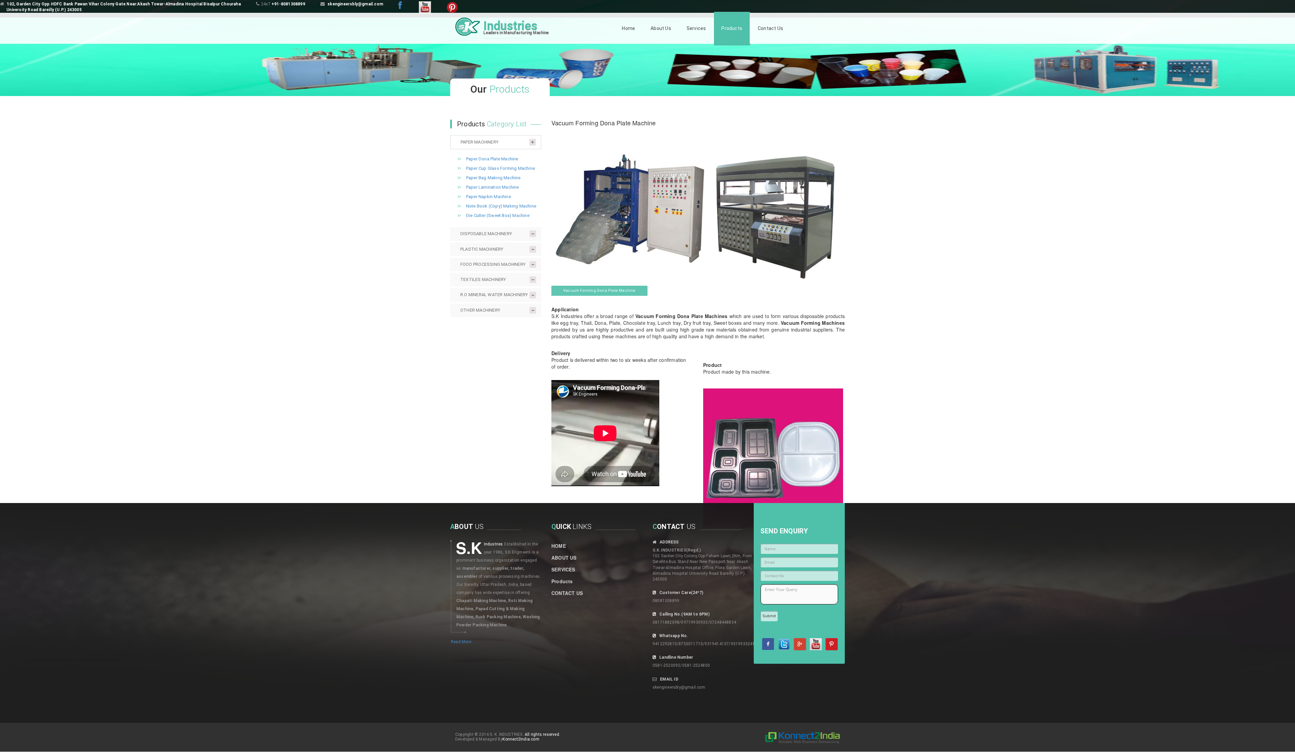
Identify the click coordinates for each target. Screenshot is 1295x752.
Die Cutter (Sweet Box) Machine (497, 215)
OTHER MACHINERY (480, 310)
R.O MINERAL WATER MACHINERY (494, 294)
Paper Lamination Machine (492, 187)
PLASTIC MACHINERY (481, 249)
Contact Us (770, 28)
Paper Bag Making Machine (493, 177)
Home (628, 28)
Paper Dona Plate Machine (492, 158)
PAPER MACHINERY (479, 142)
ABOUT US (564, 557)
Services (696, 28)
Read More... (462, 641)
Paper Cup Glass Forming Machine (500, 168)
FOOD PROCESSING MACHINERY (492, 264)
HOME (558, 545)
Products (731, 28)
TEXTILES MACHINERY (483, 279)
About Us (661, 28)
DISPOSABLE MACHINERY (486, 233)
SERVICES (563, 569)
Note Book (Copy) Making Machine (501, 206)
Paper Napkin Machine (488, 196)
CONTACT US (567, 593)
